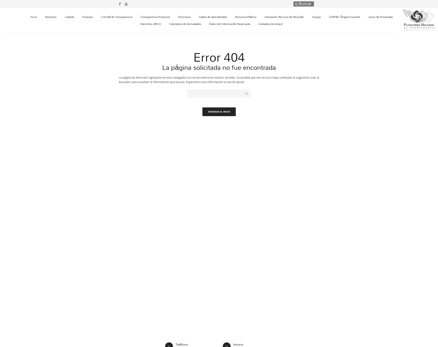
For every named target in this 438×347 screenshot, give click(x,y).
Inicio (33, 17)
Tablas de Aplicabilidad (213, 17)
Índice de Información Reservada (229, 24)
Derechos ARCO (150, 24)
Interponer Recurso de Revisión (284, 17)
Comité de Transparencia (116, 17)
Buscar (305, 3)
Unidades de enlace (270, 24)
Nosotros (51, 17)
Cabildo (69, 17)
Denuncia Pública (245, 17)
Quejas (316, 17)
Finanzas (87, 17)
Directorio (184, 17)
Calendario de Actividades (185, 24)
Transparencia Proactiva (155, 17)
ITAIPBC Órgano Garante (344, 17)
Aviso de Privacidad (380, 17)
